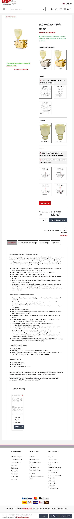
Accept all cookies (66, 516)
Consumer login (16, 459)
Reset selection (44, 203)
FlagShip (32, 456)
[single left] (45, 92)
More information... (22, 517)
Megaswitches (34, 467)
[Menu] (4, 9)
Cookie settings (53, 488)
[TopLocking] (60, 189)
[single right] (45, 108)
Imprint (50, 456)
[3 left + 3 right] (60, 92)
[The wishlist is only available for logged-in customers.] (61, 9)
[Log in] (51, 9)
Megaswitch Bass (35, 470)
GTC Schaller (52, 459)
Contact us (14, 468)
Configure (54, 516)
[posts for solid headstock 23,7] (45, 189)
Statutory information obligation (52, 483)
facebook (14, 474)
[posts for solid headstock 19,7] (45, 173)
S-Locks (32, 473)
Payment (14, 465)
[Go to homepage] (18, 2)
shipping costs (27, 508)
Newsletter (15, 471)
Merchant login (16, 456)
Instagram (14, 477)
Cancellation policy (54, 467)
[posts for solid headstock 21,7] (60, 173)
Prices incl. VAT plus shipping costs (47, 32)
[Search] (43, 9)
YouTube (14, 480)
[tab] (12, 242)
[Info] (56, 9)
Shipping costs (16, 462)
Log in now (63, 235)
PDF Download (19, 426)
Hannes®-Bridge (35, 459)
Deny (43, 516)
